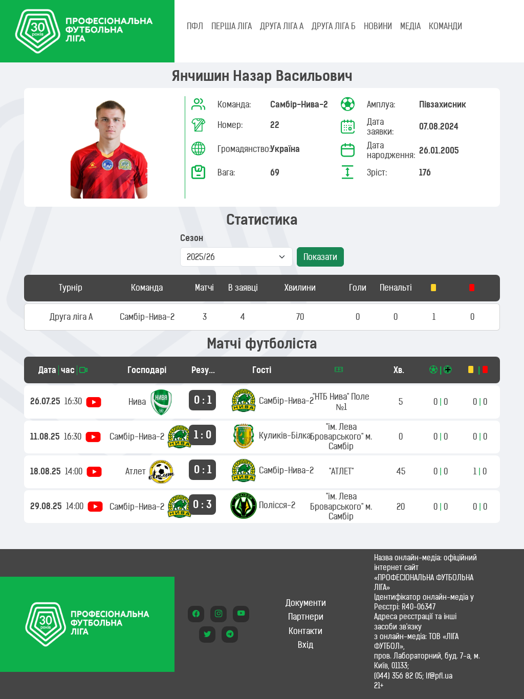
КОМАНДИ (445, 26)
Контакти (305, 631)
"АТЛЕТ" (341, 471)
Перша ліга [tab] (231, 26)
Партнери (305, 616)
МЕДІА (410, 26)
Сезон (191, 238)
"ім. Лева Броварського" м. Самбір (341, 436)
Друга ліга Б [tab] (334, 26)
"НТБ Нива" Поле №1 (341, 401)
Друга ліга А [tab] (281, 26)
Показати (320, 257)
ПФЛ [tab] (195, 26)
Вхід (305, 645)
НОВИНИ (378, 26)
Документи (306, 603)
